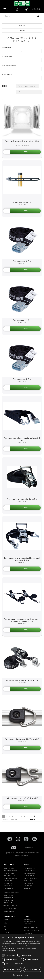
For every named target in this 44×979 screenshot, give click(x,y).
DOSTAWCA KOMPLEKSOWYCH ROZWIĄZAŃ (29, 922)
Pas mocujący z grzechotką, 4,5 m (22, 499)
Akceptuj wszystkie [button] (12, 969)
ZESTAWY (27, 889)
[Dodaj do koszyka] (25, 152)
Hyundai (6, 932)
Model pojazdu (6, 47)
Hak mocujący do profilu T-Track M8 (22, 798)
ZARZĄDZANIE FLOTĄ (10, 908)
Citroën (6, 920)
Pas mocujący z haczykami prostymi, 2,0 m (22, 439)
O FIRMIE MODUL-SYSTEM (31, 927)
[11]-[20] (5, 819)
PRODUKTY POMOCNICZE (11, 892)
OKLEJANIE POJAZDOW (10, 905)
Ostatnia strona (14, 819)
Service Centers (9, 912)
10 (31, 816)
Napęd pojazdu (7, 74)
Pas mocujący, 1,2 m (22, 320)
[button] (22, 975)
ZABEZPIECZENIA (9, 889)
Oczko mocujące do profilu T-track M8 (22, 739)
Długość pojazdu (7, 56)
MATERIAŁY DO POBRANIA (31, 930)
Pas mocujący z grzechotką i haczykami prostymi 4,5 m (22, 559)
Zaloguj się (36, 9)
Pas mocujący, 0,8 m (22, 261)
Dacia (5, 923)
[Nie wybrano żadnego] (22, 51)
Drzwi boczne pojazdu (9, 65)
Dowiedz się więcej (8, 950)
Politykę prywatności (21, 856)
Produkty (22, 25)
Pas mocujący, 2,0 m (22, 379)
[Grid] (3, 86)
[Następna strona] (34, 816)
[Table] (7, 86)
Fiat (5, 926)
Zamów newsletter (25, 847)
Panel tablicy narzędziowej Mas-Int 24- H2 (22, 142)
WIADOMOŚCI (28, 933)
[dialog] (22, 956)
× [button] (41, 936)
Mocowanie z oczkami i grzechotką (22, 680)
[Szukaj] (37, 16)
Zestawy (22, 30)
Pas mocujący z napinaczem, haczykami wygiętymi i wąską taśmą (22, 620)
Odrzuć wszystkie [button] (32, 969)
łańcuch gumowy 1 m (22, 202)
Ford (5, 929)
